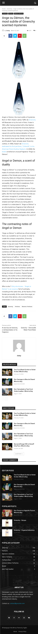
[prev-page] (3, 399)
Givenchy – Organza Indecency (24, 530)
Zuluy (8, 30)
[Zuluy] (3, 31)
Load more (18, 454)
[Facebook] (10, 36)
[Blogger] (9, 618)
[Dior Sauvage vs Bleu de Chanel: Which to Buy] (7, 382)
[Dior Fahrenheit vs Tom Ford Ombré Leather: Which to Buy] (7, 391)
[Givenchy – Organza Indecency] (7, 532)
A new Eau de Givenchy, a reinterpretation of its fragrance (10, 330)
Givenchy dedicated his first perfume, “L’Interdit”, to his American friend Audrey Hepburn (18, 146)
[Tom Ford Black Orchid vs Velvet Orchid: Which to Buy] (7, 372)
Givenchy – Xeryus (20, 520)
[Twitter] (15, 36)
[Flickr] (19, 618)
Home (4, 9)
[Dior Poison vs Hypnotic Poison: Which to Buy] (7, 513)
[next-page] (6, 399)
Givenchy (9, 9)
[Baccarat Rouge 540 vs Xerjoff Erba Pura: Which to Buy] (7, 446)
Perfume (11, 13)
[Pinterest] (20, 36)
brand (4, 152)
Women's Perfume (18, 13)
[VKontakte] (29, 618)
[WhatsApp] (24, 36)
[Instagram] (24, 618)
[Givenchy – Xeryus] (7, 523)
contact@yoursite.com (17, 603)
